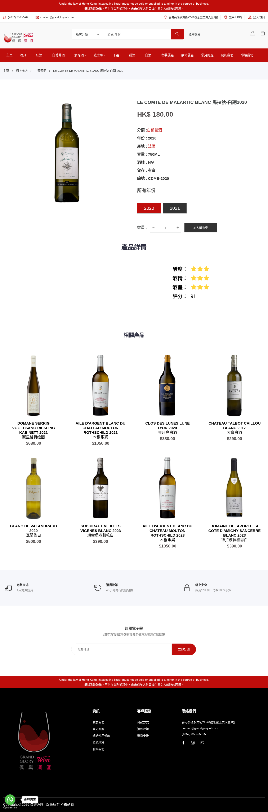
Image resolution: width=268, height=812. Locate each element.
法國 (152, 146)
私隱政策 (98, 742)
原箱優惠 (187, 55)
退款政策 (143, 729)
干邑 (116, 55)
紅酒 (39, 55)
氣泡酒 (79, 55)
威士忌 (98, 55)
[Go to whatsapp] (10, 799)
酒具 (23, 55)
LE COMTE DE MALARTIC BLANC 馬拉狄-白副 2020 (88, 70)
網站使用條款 (101, 735)
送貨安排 (143, 735)
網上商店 (22, 70)
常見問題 (207, 55)
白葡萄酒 (58, 55)
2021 (175, 208)
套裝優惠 (167, 55)
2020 (149, 208)
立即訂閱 (184, 649)
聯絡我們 (247, 55)
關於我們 (227, 55)
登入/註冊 (259, 17)
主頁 (9, 55)
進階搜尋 (194, 34)
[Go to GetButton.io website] (10, 807)
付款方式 (143, 722)
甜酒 (132, 55)
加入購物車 (200, 227)
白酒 (148, 55)
